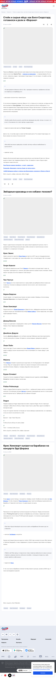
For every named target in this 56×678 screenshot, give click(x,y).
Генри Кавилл (21, 237)
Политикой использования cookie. (41, 669)
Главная (3, 12)
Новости (9, 12)
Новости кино (7, 66)
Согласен (43, 673)
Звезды (6, 237)
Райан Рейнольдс (19, 239)
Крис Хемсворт (14, 493)
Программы (4, 639)
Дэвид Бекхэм (40, 237)
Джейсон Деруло (8, 239)
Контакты (19, 642)
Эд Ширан (22, 493)
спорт (20, 66)
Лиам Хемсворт (31, 237)
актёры (15, 66)
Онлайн (18, 639)
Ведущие (33, 639)
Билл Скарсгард (28, 66)
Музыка (6, 493)
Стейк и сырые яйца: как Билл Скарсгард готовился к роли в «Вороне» (31, 12)
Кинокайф (48, 639)
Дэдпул (27, 239)
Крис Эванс (13, 237)
